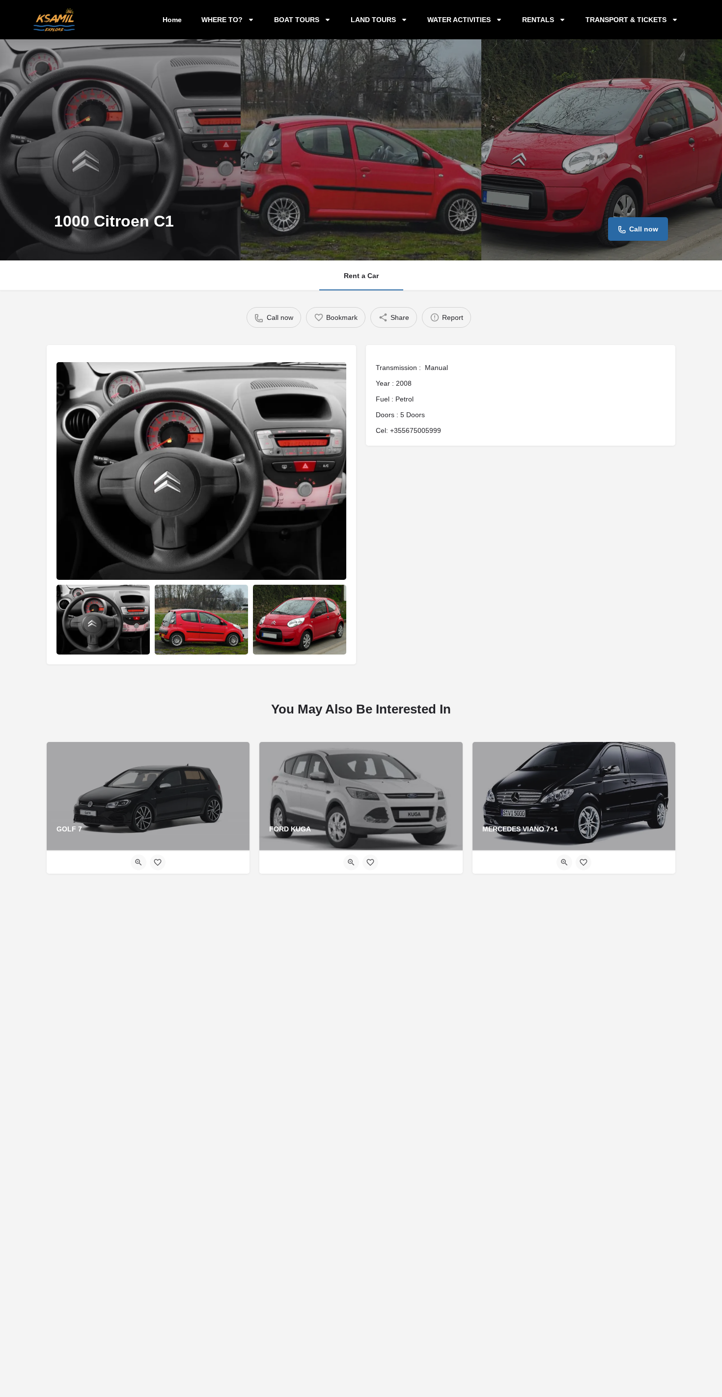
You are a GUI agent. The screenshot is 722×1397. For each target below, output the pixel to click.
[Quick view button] (138, 862)
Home (172, 20)
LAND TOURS (373, 20)
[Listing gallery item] (103, 620)
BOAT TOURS (296, 20)
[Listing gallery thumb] (201, 471)
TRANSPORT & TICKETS (625, 20)
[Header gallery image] (120, 149)
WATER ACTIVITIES (459, 20)
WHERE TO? (222, 20)
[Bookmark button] (158, 862)
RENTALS (538, 20)
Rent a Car (361, 276)
